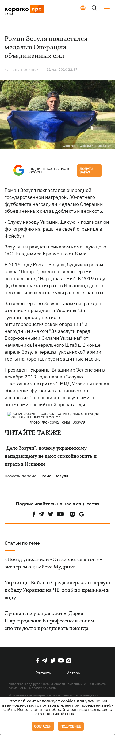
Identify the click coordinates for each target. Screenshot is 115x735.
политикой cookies (61, 714)
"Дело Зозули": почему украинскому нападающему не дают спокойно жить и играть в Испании (51, 456)
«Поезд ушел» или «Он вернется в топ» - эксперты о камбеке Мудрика (53, 563)
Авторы (73, 672)
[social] (34, 514)
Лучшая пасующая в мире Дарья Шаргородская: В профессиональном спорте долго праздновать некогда (49, 621)
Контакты (43, 672)
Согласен (42, 726)
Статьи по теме (22, 543)
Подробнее (70, 726)
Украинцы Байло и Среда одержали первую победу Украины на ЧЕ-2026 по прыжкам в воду (57, 590)
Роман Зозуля (20, 190)
